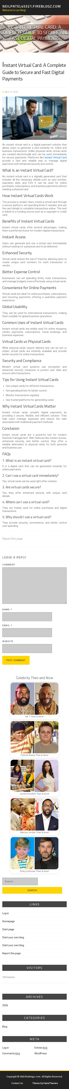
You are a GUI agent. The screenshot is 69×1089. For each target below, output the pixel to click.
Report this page (12, 538)
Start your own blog (13, 937)
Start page (8, 929)
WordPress (40, 1053)
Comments (11, 1053)
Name (7, 609)
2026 (5, 1005)
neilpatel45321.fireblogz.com (31, 6)
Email (7, 625)
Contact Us (17, 1083)
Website (7, 641)
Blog (4, 1026)
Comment (8, 564)
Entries (41, 1047)
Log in (5, 913)
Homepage (8, 921)
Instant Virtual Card (56, 157)
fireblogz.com (32, 1076)
